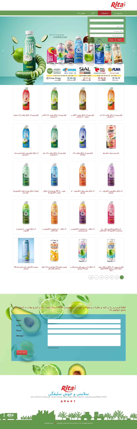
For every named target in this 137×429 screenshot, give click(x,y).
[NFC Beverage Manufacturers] (118, 5)
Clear (111, 40)
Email (19, 325)
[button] (3, 50)
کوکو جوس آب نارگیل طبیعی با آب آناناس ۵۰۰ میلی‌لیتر (54, 116)
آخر (91, 277)
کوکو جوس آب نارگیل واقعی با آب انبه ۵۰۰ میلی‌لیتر (111, 116)
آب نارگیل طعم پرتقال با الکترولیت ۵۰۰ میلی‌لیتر (82, 192)
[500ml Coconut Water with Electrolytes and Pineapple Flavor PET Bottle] (54, 212)
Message (20, 336)
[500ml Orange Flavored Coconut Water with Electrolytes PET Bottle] (83, 174)
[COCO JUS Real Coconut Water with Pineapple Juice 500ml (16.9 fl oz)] (54, 98)
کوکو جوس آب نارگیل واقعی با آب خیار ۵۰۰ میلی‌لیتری (54, 154)
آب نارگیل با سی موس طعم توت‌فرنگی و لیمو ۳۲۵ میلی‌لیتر (83, 267)
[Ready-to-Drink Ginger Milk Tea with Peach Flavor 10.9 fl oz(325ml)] (111, 136)
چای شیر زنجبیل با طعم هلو (111, 153)
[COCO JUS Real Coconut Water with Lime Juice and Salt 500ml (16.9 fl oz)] (26, 136)
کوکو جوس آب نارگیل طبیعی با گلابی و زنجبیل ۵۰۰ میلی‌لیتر (82, 116)
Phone (18, 330)
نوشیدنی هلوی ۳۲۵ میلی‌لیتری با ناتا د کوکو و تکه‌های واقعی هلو (54, 267)
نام (123, 17)
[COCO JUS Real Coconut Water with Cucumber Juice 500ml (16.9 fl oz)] (54, 136)
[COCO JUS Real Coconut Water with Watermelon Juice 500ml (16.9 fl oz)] (26, 98)
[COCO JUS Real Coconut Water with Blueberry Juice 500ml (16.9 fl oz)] (83, 136)
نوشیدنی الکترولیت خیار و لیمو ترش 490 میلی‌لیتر (26, 267)
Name (19, 320)
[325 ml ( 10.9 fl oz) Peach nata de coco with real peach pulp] (54, 250)
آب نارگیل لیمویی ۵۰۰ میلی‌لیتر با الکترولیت (26, 230)
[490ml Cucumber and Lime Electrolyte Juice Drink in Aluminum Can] (26, 250)
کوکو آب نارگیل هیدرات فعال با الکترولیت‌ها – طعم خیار (26, 192)
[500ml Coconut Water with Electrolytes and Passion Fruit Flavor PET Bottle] (83, 212)
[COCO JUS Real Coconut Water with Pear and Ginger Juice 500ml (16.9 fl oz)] (83, 98)
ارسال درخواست (22, 352)
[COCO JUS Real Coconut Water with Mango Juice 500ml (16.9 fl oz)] (111, 98)
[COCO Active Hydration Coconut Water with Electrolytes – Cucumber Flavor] (26, 174)
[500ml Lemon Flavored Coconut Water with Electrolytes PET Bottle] (26, 212)
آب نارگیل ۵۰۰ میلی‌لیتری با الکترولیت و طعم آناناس (54, 230)
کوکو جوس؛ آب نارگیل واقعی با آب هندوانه (26, 115)
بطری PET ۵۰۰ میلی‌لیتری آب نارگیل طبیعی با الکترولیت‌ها (54, 192)
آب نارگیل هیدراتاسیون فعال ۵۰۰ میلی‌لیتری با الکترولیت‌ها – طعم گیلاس (111, 230)
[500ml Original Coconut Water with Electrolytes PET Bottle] (54, 174)
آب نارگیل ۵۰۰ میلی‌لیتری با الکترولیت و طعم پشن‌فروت (82, 230)
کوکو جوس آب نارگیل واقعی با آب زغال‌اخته (83, 154)
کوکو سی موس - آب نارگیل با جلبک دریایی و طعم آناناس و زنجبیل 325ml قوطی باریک (111, 268)
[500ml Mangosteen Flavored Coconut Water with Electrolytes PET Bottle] (111, 174)
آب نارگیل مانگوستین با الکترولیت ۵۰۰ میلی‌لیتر (111, 192)
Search (120, 40)
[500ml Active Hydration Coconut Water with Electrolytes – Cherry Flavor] (111, 212)
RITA (55, 423)
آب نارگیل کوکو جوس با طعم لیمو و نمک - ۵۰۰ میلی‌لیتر (26, 154)
